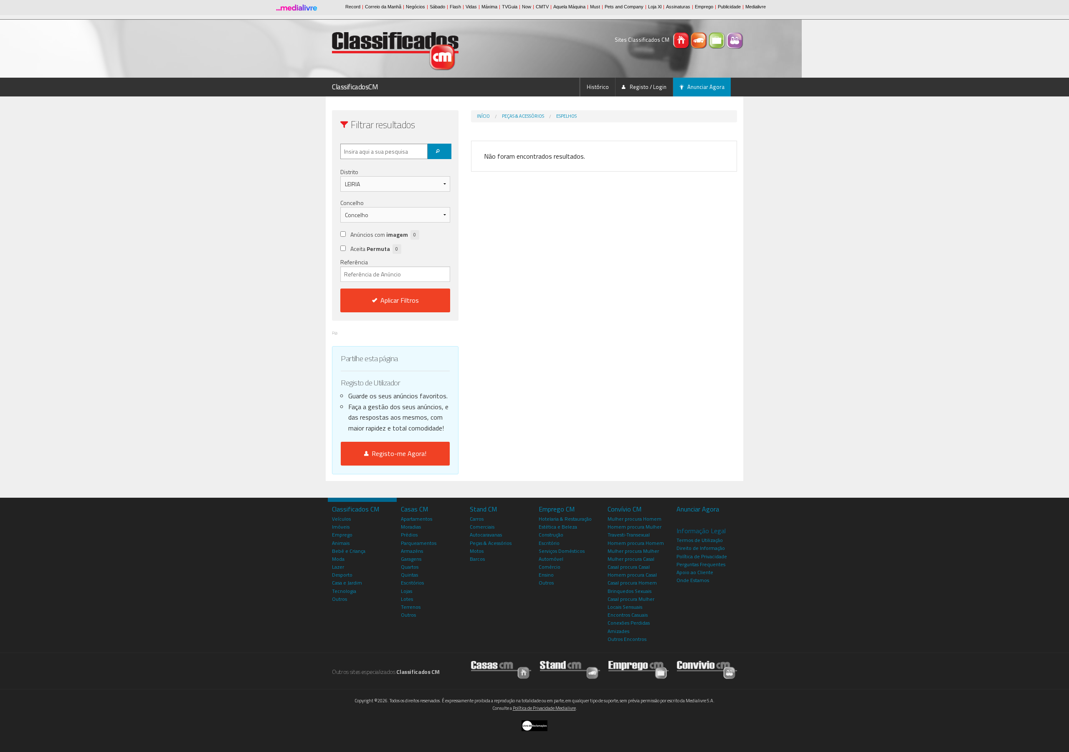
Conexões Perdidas (629, 623)
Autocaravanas (486, 535)
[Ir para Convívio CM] (707, 670)
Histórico (598, 87)
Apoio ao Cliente (694, 572)
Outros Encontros (627, 639)
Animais (341, 543)
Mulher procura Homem (634, 519)
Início (483, 116)
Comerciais (482, 527)
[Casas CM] (682, 39)
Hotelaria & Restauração (565, 519)
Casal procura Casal (629, 567)
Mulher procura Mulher (633, 551)
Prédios (409, 535)
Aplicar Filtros (399, 300)
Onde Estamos (692, 580)
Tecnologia (344, 591)
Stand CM (483, 509)
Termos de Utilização (699, 540)
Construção (551, 535)
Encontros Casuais (628, 615)
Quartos (409, 567)
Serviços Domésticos (562, 551)
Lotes (407, 599)
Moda (338, 559)
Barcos (477, 559)
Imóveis (341, 527)
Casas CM (414, 509)
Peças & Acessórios (523, 116)
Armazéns (412, 551)
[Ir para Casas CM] (501, 670)
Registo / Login (647, 87)
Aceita (374, 248)
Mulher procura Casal (631, 559)
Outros (339, 599)
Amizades (618, 631)
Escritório (549, 543)
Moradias (411, 527)
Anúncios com (383, 234)
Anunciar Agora (705, 87)
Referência (354, 262)
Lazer (338, 567)
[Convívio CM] (735, 39)
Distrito (349, 171)
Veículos (341, 519)
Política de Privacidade (701, 556)
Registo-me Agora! (397, 453)
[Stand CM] (700, 39)
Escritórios (412, 583)
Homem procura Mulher (634, 527)
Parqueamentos (418, 543)
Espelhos (566, 116)
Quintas (409, 575)
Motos (477, 551)
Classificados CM (355, 509)
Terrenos (411, 607)
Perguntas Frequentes (700, 564)
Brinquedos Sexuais (629, 591)
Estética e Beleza (558, 527)
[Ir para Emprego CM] (638, 670)
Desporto (342, 575)
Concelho (352, 202)
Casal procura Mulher (631, 599)
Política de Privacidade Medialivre (544, 708)
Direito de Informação (700, 548)
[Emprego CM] (718, 39)
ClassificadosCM (355, 86)
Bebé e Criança (348, 551)
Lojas (406, 591)
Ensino (546, 575)
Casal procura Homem (632, 583)
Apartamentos (416, 519)
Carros (477, 519)
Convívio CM (624, 509)
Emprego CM (557, 509)
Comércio (549, 567)
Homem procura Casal (632, 575)
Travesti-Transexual (629, 535)
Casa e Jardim (347, 583)
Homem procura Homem (636, 543)
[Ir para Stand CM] (570, 670)
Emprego (342, 535)
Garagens (411, 559)
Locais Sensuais (625, 607)
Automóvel (551, 559)
